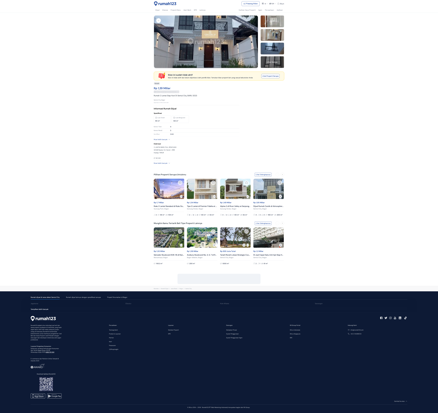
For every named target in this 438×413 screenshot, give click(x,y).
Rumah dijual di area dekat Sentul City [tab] (45, 297)
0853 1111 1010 (50, 352)
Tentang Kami (113, 330)
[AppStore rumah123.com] (38, 396)
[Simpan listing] (180, 183)
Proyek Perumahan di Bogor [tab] (117, 297)
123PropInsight (113, 349)
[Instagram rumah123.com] (390, 318)
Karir (110, 342)
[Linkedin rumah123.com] (400, 318)
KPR (169, 334)
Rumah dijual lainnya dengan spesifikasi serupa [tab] (83, 297)
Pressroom (112, 345)
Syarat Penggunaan (232, 334)
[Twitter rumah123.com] (386, 318)
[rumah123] (43, 319)
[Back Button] (158, 20)
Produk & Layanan (115, 334)
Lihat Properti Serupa (270, 76)
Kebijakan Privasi (231, 330)
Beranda (156, 288)
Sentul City (188, 288)
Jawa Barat (174, 288)
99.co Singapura (295, 334)
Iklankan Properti (173, 330)
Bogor (181, 288)
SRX (291, 338)
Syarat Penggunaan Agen (234, 338)
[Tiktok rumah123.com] (405, 318)
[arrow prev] (277, 174)
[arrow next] (282, 174)
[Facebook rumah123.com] (381, 318)
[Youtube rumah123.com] (395, 318)
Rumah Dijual (164, 288)
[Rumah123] (165, 3)
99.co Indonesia (295, 330)
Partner (111, 338)
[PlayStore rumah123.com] (54, 396)
